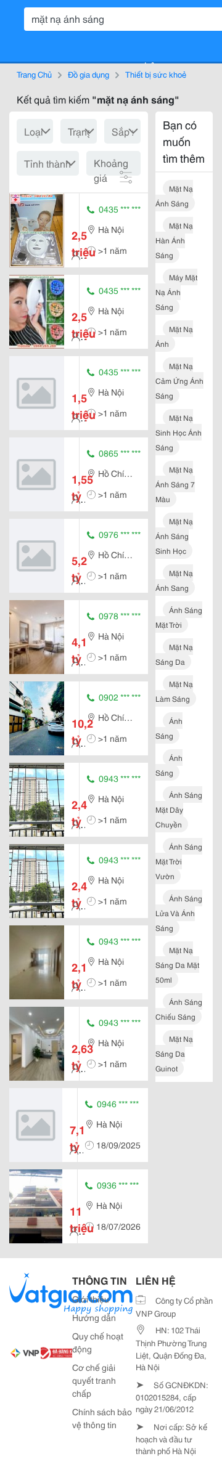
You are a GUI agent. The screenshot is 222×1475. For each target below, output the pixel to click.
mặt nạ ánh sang (174, 580)
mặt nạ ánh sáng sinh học (174, 536)
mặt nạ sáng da (174, 654)
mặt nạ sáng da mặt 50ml (177, 965)
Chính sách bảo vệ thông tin (102, 1418)
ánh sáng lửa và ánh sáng (178, 913)
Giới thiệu (90, 1299)
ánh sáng (169, 728)
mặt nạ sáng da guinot (174, 1053)
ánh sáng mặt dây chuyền (178, 809)
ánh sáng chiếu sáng (178, 1009)
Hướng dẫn (94, 1317)
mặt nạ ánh (174, 336)
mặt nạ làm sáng (174, 691)
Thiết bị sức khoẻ (155, 73)
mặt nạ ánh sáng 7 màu (175, 484)
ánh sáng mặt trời (178, 617)
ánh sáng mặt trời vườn (178, 861)
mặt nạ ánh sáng (174, 195)
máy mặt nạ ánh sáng (176, 292)
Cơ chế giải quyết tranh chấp (94, 1380)
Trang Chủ (34, 73)
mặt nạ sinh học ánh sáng (178, 432)
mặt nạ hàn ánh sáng (174, 240)
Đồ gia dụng (88, 73)
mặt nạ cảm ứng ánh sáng (179, 380)
